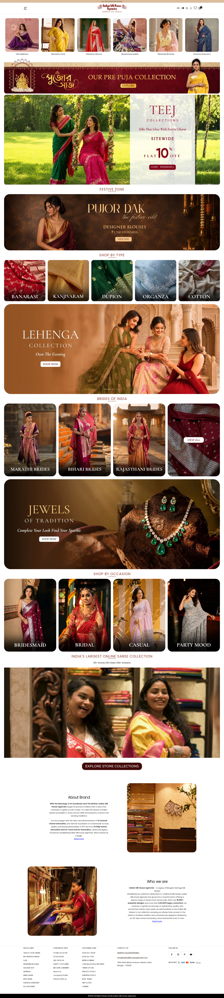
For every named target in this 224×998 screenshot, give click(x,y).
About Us (57, 971)
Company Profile (60, 975)
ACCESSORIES (29, 986)
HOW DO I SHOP (88, 953)
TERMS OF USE (88, 968)
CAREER (85, 986)
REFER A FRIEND (88, 960)
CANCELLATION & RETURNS (93, 964)
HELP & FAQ (86, 982)
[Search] (187, 8)
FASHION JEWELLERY (31, 982)
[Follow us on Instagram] (178, 954)
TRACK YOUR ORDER (31, 953)
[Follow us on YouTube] (191, 954)
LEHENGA (27, 971)
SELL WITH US (58, 960)
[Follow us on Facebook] (172, 954)
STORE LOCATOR (60, 953)
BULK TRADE (87, 979)
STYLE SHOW (58, 956)
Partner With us (60, 979)
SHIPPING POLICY (89, 975)
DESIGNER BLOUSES (31, 964)
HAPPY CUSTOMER (61, 964)
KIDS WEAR (27, 979)
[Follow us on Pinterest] (184, 954)
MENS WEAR (28, 975)
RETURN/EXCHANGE (31, 956)
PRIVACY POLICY (89, 971)
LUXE (25, 960)
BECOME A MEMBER (61, 968)
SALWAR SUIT (28, 968)
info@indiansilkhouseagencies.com (132, 957)
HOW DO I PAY (88, 956)
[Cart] (199, 8)
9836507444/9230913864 (128, 953)
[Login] (191, 8)
